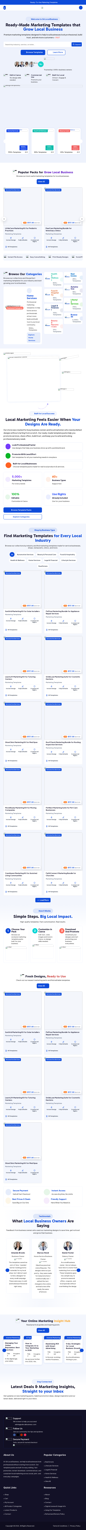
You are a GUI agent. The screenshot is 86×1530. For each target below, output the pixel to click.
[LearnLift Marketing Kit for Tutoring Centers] (23, 655)
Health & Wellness (17, 560)
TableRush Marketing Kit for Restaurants (63, 228)
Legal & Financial (50, 560)
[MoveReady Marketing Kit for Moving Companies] (23, 786)
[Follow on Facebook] (14, 1435)
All (12, 554)
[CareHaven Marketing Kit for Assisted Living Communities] (23, 852)
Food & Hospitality (67, 554)
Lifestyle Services (68, 560)
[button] (24, 2)
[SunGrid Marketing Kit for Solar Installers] (23, 590)
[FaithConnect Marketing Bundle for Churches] (63, 852)
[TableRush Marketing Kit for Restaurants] (63, 206)
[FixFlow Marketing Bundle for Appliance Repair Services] (63, 590)
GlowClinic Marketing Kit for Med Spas (21, 742)
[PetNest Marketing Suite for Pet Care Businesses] (63, 786)
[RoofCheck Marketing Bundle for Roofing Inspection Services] (63, 721)
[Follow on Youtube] (21, 1435)
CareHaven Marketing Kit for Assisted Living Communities (21, 874)
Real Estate (43, 566)
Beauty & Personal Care (46, 554)
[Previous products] (4, 219)
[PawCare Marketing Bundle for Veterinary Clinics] (22, 206)
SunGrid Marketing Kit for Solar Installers (22, 611)
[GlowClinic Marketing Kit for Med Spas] (23, 721)
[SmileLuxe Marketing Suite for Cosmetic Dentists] (63, 655)
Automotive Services (25, 554)
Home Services (34, 560)
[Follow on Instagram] (25, 1435)
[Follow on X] (18, 1435)
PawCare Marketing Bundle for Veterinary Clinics (18, 229)
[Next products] (82, 219)
